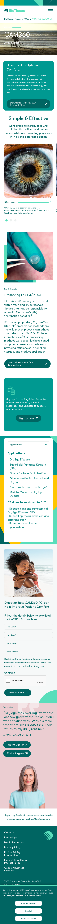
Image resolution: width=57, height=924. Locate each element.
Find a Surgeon (15, 753)
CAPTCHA (9, 673)
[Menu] (50, 10)
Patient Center (15, 744)
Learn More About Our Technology (20, 363)
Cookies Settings (28, 903)
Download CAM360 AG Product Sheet (23, 104)
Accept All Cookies (28, 918)
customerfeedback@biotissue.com (32, 819)
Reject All (28, 911)
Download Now (16, 692)
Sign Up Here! (26, 418)
